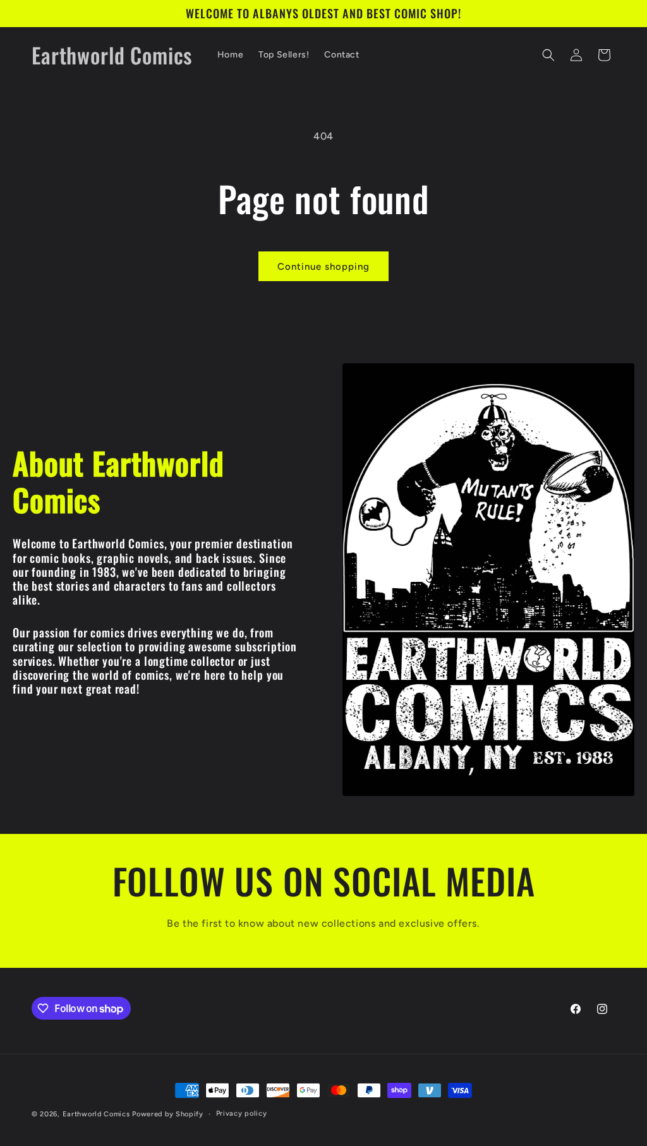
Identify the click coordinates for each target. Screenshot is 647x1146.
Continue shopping (323, 266)
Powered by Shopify (167, 1114)
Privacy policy (241, 1113)
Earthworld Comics (96, 1114)
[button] (548, 55)
